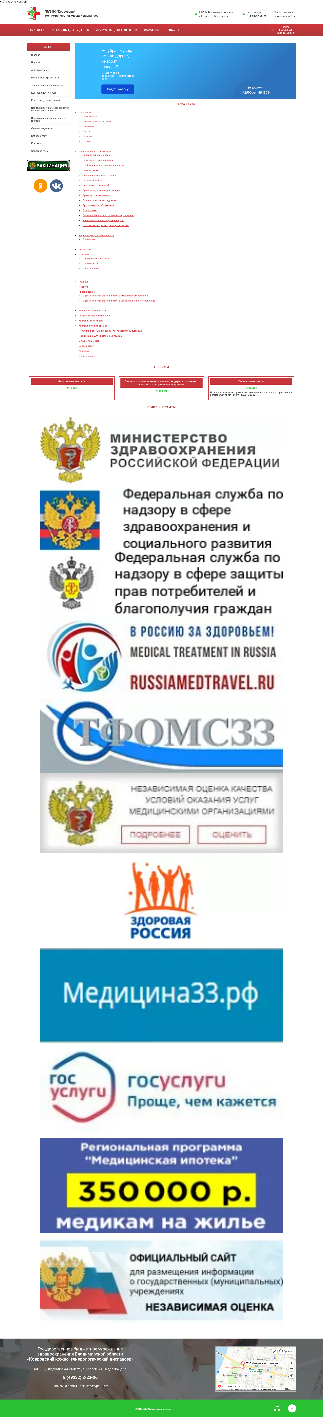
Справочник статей (15, 1)
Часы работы (90, 116)
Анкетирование (40, 70)
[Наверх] (292, 1408)
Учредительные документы (98, 121)
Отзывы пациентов (42, 128)
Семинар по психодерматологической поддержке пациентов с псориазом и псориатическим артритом (161, 383)
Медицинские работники (45, 77)
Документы (151, 30)
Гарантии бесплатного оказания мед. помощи (108, 215)
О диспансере (36, 30)
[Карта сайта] (277, 1408)
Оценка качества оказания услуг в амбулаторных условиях (115, 295)
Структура (88, 126)
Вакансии (88, 136)
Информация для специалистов (116, 30)
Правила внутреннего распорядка (101, 190)
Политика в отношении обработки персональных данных (50, 109)
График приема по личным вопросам (103, 165)
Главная (35, 55)
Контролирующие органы (45, 100)
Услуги (86, 131)
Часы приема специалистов (98, 160)
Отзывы (87, 141)
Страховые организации (96, 258)
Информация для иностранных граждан (48, 119)
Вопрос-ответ (39, 136)
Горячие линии (91, 263)
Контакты (172, 30)
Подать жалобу (118, 89)
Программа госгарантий (96, 185)
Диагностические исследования (100, 200)
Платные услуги (91, 170)
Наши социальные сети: (72, 381)
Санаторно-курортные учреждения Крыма (106, 225)
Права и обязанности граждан (99, 175)
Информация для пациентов (70, 30)
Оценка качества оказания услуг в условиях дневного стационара (119, 300)
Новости (36, 62)
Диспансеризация (92, 180)
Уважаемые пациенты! (251, 381)
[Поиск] (272, 30)
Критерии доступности (44, 92)
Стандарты (89, 239)
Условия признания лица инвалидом (103, 220)
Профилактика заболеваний (98, 205)
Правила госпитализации (96, 195)
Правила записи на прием (97, 155)
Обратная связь (40, 151)
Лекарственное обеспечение (47, 85)
